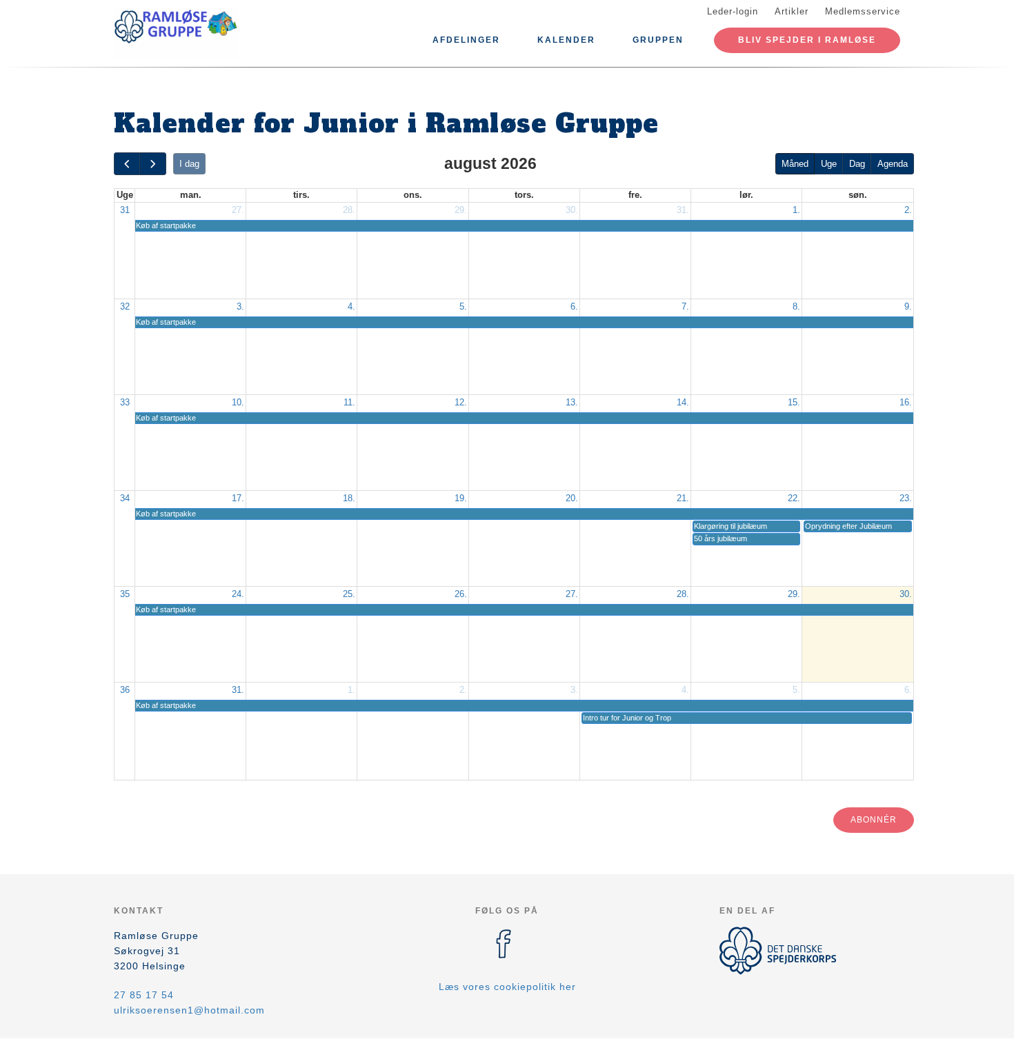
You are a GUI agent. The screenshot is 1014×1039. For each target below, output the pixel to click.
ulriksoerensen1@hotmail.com (189, 1010)
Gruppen (658, 40)
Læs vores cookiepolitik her (507, 986)
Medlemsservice (862, 11)
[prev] (127, 163)
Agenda (892, 164)
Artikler (791, 11)
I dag (189, 164)
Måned (795, 164)
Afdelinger (466, 40)
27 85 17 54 (144, 994)
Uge (829, 164)
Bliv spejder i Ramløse (807, 40)
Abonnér (874, 820)
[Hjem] (176, 33)
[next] (152, 163)
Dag (857, 164)
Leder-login (732, 11)
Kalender (566, 40)
